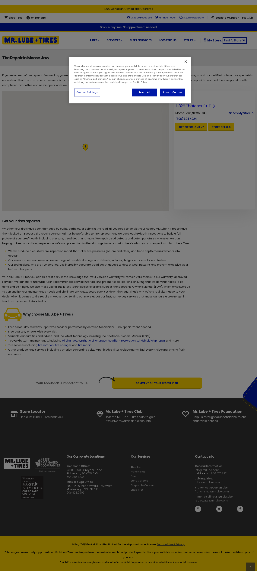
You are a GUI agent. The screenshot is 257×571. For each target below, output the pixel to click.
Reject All (144, 92)
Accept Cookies (172, 92)
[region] (130, 80)
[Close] (186, 61)
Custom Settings (87, 92)
